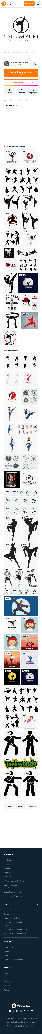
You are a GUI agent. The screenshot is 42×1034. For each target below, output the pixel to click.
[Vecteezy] (3, 3)
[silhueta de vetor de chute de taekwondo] (12, 307)
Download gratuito (21, 73)
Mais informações (12, 103)
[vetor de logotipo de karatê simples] (27, 461)
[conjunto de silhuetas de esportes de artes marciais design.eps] (12, 289)
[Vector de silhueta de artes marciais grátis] (13, 349)
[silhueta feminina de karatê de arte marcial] (12, 235)
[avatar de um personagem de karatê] (12, 914)
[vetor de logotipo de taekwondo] (12, 156)
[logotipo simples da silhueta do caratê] (12, 425)
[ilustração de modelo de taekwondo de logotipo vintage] (12, 173)
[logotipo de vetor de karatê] (12, 253)
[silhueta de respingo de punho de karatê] (12, 461)
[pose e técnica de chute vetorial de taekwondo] (15, 322)
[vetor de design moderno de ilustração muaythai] (12, 707)
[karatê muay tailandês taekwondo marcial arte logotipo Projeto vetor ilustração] (12, 897)
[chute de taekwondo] (26, 304)
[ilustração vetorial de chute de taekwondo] (12, 217)
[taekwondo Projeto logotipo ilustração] (12, 484)
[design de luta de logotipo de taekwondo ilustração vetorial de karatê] (11, 335)
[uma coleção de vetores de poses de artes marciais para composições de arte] (20, 196)
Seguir (34, 65)
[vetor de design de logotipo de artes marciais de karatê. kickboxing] (14, 388)
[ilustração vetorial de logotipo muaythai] (12, 774)
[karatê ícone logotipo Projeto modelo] (12, 537)
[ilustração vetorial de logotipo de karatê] (10, 367)
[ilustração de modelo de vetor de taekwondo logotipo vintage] (12, 725)
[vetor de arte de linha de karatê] (31, 844)
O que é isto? (22, 100)
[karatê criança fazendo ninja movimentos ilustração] (20, 878)
